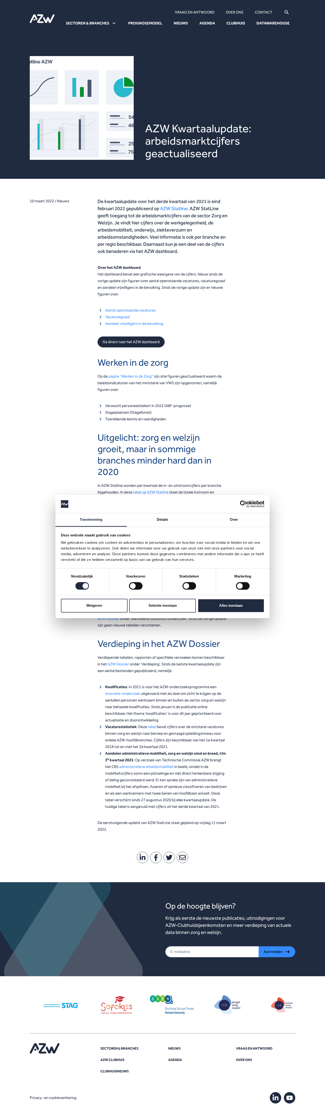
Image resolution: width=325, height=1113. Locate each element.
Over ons (234, 12)
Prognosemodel (145, 23)
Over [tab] (234, 520)
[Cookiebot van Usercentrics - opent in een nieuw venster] (243, 503)
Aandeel (112, 323)
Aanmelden (273, 951)
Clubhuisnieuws (114, 1071)
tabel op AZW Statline (150, 492)
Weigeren (94, 606)
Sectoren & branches (119, 1049)
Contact (263, 12)
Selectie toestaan (162, 606)
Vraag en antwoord (194, 12)
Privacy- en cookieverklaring (53, 1097)
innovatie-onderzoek (122, 693)
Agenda (207, 23)
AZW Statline (173, 208)
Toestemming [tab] (91, 520)
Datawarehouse (273, 23)
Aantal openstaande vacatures (130, 310)
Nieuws (181, 23)
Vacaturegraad (117, 317)
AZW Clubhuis (112, 1060)
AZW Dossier (108, 618)
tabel (152, 727)
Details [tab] (162, 520)
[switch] (136, 586)
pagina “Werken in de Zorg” (130, 376)
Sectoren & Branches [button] (87, 23)
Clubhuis (236, 23)
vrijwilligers (128, 323)
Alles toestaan (231, 606)
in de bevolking (150, 323)
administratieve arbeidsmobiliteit (146, 766)
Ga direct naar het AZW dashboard (131, 342)
